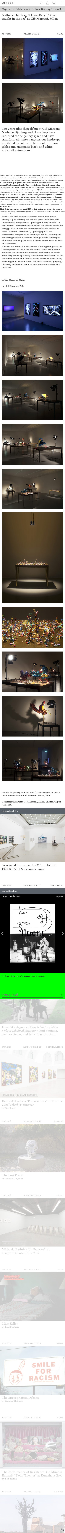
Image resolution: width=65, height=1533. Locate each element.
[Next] (62, 838)
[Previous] (2, 838)
